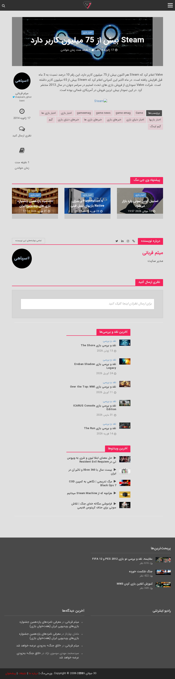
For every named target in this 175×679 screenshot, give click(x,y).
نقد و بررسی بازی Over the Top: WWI (93, 387)
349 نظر (144, 588)
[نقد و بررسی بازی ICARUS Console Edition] (125, 402)
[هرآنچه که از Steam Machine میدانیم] (125, 494)
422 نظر (144, 576)
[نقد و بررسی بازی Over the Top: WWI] (125, 384)
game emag (123, 113)
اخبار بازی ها (48, 113)
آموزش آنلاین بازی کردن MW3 (134, 584)
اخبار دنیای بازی (135, 119)
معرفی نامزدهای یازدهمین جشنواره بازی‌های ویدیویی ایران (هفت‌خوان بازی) (49, 624)
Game (139, 113)
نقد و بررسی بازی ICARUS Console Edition (94, 407)
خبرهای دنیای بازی (68, 119)
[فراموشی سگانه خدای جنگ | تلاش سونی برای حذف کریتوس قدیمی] (125, 505)
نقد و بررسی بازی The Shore (98, 345)
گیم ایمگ (155, 126)
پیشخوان (10, 673)
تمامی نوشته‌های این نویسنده (28, 240)
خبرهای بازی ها (93, 119)
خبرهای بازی (114, 119)
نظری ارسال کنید (21, 135)
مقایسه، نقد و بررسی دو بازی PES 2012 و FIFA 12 (122, 559)
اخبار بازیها (155, 119)
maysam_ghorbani (23, 99)
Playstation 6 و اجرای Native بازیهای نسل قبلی (87, 203)
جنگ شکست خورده (140, 572)
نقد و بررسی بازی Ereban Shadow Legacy (95, 366)
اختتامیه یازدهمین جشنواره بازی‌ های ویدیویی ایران (35, 203)
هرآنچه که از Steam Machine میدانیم (89, 493)
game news (103, 113)
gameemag (84, 113)
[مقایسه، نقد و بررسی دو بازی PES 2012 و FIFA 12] (163, 559)
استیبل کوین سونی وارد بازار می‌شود (140, 203)
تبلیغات (22, 673)
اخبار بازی (87, 33)
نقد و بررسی (109, 341)
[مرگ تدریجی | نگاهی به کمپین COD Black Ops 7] (125, 482)
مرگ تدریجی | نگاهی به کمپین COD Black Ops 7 (92, 483)
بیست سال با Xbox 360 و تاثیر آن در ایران (92, 472)
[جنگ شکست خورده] (163, 572)
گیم (51, 119)
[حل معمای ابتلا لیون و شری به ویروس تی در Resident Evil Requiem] (125, 459)
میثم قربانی (21, 93)
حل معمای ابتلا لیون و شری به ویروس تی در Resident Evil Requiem (91, 460)
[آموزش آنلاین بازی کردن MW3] (163, 584)
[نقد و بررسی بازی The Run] (125, 425)
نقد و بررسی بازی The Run (100, 428)
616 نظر (144, 563)
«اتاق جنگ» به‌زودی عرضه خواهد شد (38, 645)
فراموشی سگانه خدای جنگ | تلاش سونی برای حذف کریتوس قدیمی (93, 505)
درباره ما (33, 673)
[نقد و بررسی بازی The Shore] (125, 342)
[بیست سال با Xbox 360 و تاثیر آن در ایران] (125, 471)
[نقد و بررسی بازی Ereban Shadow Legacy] (125, 361)
